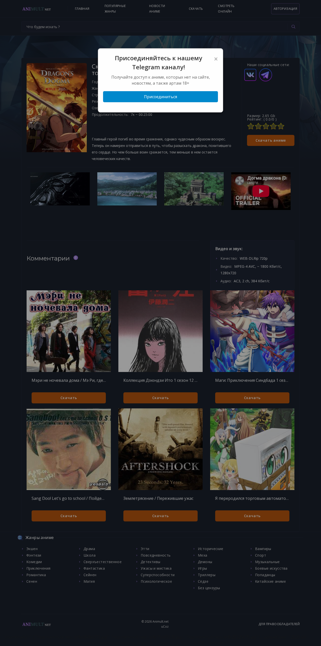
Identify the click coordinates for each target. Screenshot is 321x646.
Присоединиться (160, 96)
